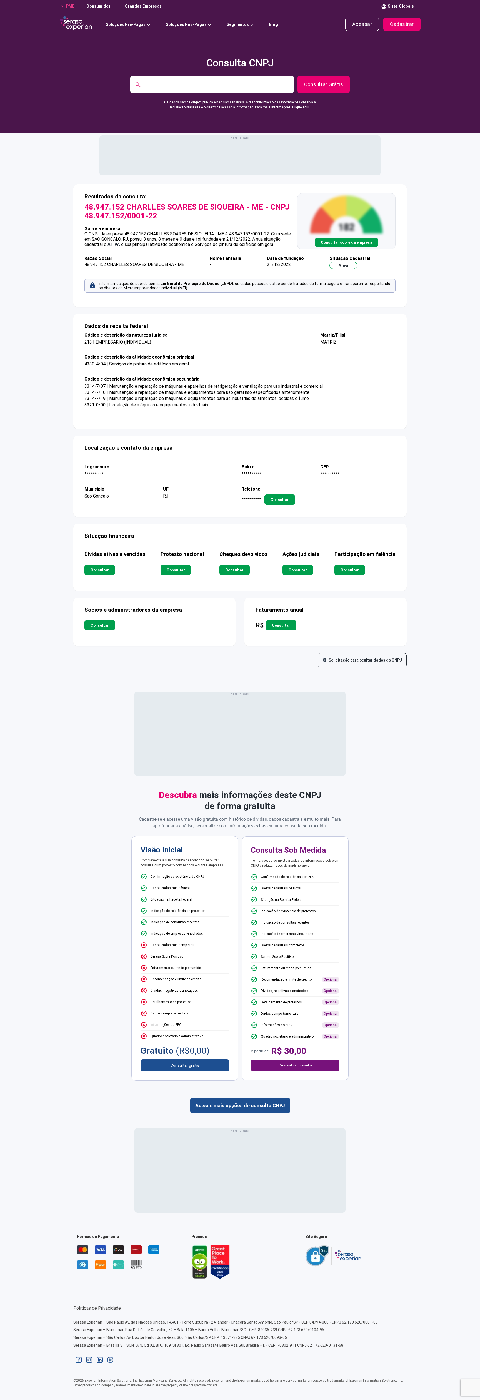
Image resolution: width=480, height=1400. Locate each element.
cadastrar (402, 24)
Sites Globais (401, 6)
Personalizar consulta (295, 1065)
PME (70, 6)
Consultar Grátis (323, 84)
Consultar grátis (185, 1065)
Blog (273, 24)
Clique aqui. (301, 107)
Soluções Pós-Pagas (186, 24)
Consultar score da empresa (346, 242)
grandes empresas (143, 6)
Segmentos (238, 24)
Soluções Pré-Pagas (126, 24)
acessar (362, 24)
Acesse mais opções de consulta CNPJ (240, 1105)
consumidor (98, 6)
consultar (280, 499)
